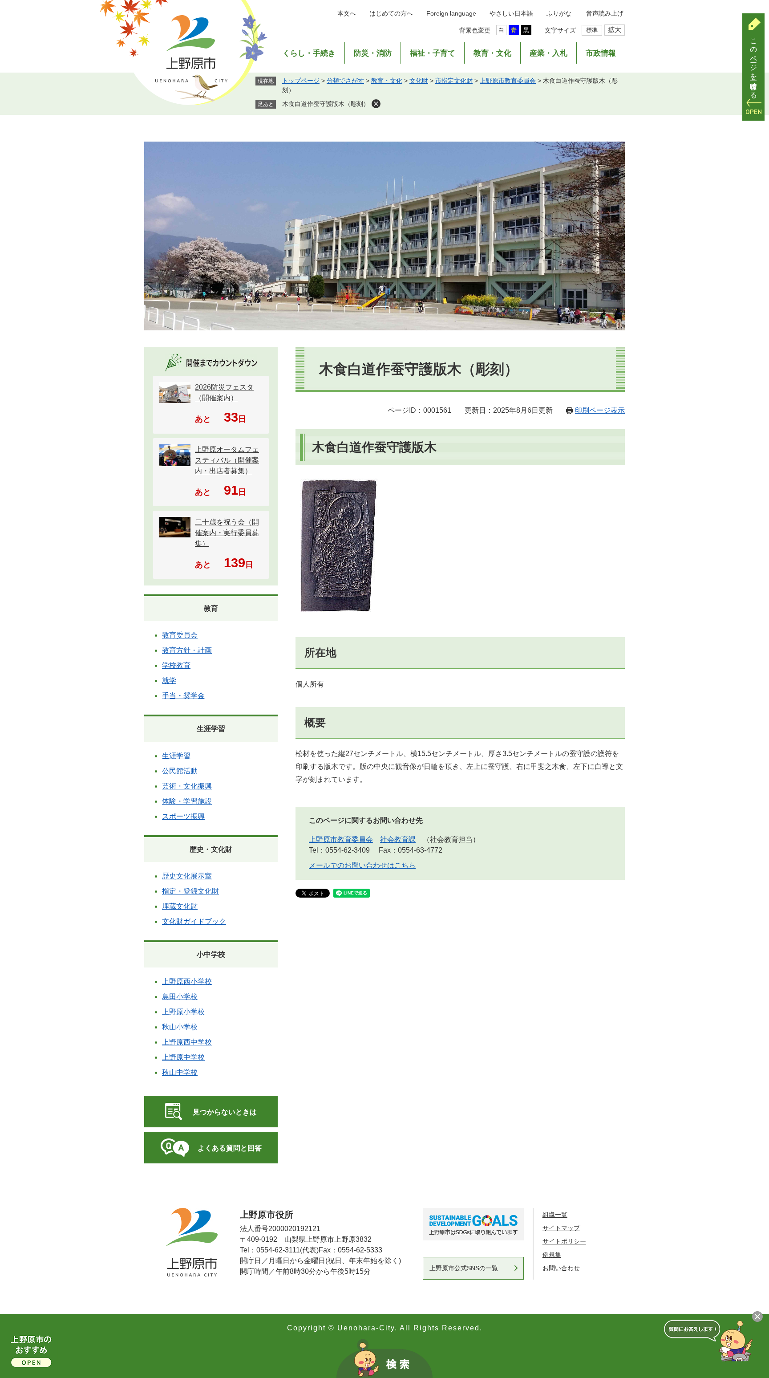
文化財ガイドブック (194, 921)
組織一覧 (554, 1214)
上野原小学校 (183, 1012)
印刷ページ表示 (600, 410)
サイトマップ (561, 1228)
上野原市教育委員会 (508, 80)
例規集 (551, 1254)
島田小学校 (180, 996)
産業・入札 (548, 53)
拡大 (614, 29)
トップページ (301, 80)
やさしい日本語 (511, 13)
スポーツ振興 (183, 816)
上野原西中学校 (187, 1042)
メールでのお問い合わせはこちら (362, 865)
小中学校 (211, 954)
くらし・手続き (309, 53)
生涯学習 (211, 728)
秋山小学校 (180, 1027)
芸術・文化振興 (187, 786)
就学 (169, 680)
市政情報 (601, 53)
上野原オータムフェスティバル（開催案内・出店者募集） (227, 460)
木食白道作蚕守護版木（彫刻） (325, 103)
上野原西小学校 (187, 981)
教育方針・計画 (187, 650)
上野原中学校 (183, 1057)
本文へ (346, 13)
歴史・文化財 (211, 849)
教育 (211, 608)
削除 (376, 103)
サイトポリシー (564, 1241)
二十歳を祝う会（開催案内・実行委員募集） (227, 532)
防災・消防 (373, 53)
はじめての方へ (391, 13)
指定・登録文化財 (190, 891)
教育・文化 (492, 53)
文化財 (418, 80)
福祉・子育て (432, 53)
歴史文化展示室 (187, 876)
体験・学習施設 (187, 801)
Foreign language (451, 13)
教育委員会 (180, 635)
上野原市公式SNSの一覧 (463, 1268)
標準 (592, 30)
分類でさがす (345, 80)
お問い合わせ (561, 1268)
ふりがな (558, 13)
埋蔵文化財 (180, 906)
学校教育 (176, 665)
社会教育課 (398, 839)
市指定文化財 (454, 80)
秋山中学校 (180, 1072)
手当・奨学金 (183, 695)
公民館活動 (180, 771)
